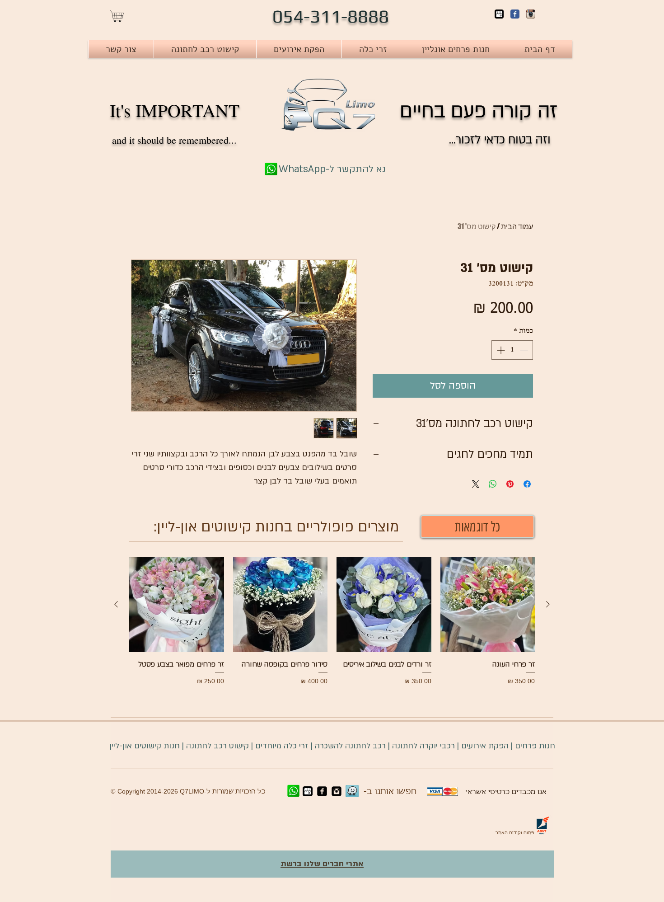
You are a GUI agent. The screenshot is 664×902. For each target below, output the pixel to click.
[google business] (308, 791)
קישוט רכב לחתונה (216, 746)
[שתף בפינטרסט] (510, 484)
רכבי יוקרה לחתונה (423, 746)
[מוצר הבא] (116, 604)
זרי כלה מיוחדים (282, 746)
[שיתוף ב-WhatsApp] (492, 484)
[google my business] (499, 14)
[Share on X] (475, 484)
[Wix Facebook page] (514, 14)
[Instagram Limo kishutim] (336, 791)
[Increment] (500, 350)
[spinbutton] (512, 350)
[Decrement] (525, 350)
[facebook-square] (322, 791)
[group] (332, 621)
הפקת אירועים (485, 746)
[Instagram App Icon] (530, 14)
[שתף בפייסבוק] (527, 484)
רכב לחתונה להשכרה (350, 746)
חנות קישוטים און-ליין (144, 746)
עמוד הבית (517, 226)
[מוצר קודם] (547, 604)
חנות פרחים (535, 746)
